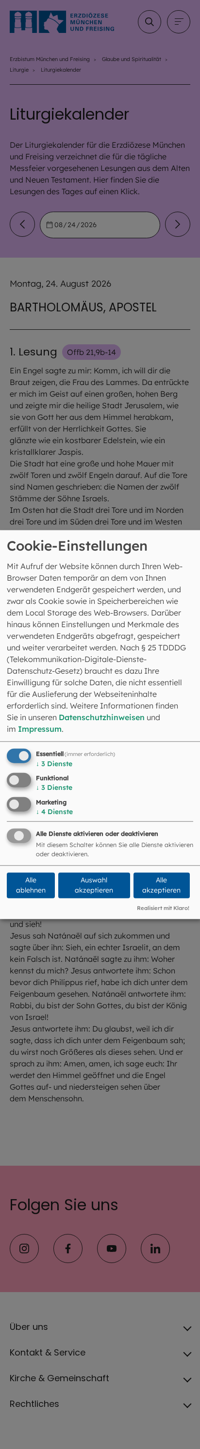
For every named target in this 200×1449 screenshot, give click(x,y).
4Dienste (54, 811)
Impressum (40, 728)
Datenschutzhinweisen (102, 717)
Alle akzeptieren (161, 885)
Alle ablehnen (31, 885)
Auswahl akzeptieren (94, 885)
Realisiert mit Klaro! (163, 907)
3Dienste (54, 763)
